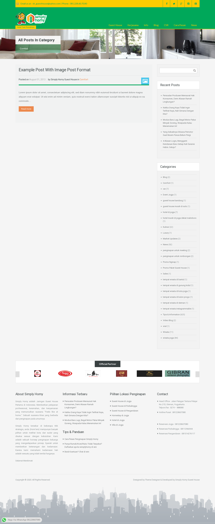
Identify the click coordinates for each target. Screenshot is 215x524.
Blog (156, 25)
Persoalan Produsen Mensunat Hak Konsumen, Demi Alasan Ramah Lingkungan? (179, 98)
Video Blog (168, 320)
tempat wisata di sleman (174, 303)
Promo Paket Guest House (175, 268)
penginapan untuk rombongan (176, 256)
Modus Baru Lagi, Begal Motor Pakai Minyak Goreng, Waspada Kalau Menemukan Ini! (179, 123)
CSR (166, 25)
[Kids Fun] (37, 373)
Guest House (115, 25)
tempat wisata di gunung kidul (176, 285)
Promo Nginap (169, 262)
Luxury (166, 233)
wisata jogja (168, 338)
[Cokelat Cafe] (149, 373)
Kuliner (166, 227)
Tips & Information (171, 314)
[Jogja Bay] (93, 373)
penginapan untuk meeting (175, 250)
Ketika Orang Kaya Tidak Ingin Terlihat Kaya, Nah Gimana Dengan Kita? (178, 110)
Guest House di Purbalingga (124, 406)
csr (164, 189)
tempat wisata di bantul (173, 279)
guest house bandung (173, 200)
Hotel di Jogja (118, 420)
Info (146, 25)
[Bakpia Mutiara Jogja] (65, 373)
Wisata (166, 332)
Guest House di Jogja (121, 401)
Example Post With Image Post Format (55, 69)
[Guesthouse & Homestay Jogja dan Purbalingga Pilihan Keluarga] (31, 18)
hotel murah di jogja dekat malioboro (179, 218)
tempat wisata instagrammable (177, 308)
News (194, 25)
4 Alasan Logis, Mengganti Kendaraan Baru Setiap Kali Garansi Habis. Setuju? (179, 144)
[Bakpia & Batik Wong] (121, 373)
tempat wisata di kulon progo (176, 297)
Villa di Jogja (117, 425)
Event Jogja (168, 194)
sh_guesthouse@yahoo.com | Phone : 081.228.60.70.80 (60, 3)
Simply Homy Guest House (64, 79)
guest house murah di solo (175, 206)
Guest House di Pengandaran (125, 411)
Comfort (84, 79)
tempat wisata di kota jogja (175, 291)
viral (165, 326)
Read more (26, 109)
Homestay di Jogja (120, 415)
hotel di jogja (169, 212)
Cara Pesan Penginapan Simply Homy (81, 439)
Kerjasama (133, 25)
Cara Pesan (180, 25)
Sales (165, 273)
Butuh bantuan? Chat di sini (77, 452)
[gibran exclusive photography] (177, 373)
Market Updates (170, 238)
